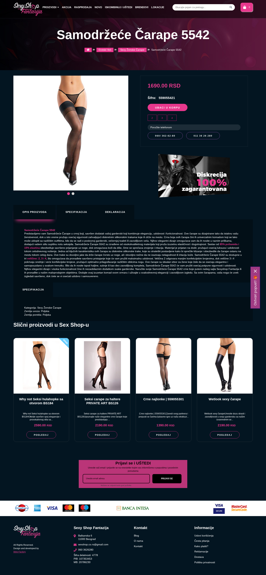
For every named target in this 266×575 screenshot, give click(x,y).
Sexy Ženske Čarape (132, 49)
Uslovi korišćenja (204, 535)
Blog (136, 535)
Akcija (66, 7)
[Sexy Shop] (88, 50)
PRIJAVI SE (167, 478)
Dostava (199, 556)
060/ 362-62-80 (165, 136)
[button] (68, 193)
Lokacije (157, 7)
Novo (98, 7)
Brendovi (141, 7)
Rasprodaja (83, 7)
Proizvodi (49, 7)
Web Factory (19, 552)
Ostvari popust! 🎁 (255, 290)
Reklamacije (201, 551)
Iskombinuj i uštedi (118, 7)
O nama (138, 540)
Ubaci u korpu (167, 107)
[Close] (255, 271)
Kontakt (138, 546)
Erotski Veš (105, 49)
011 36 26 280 (203, 136)
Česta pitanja (201, 540)
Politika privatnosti (204, 562)
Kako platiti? (201, 546)
